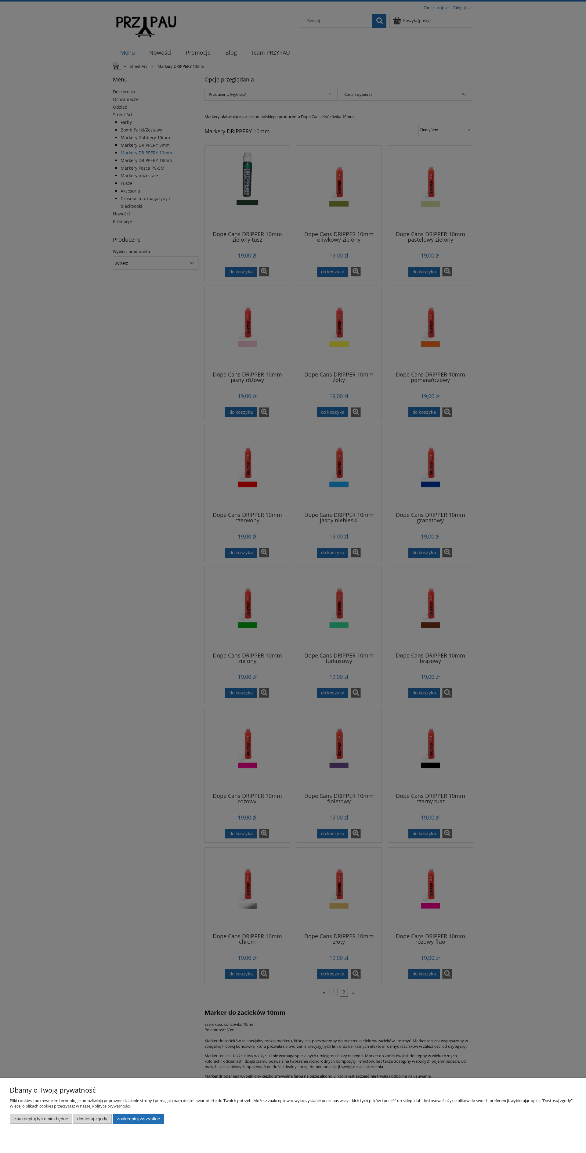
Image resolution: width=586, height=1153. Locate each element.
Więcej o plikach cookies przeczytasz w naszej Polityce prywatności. (70, 1106)
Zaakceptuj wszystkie (138, 1118)
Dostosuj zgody (92, 1118)
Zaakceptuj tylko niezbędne (41, 1118)
